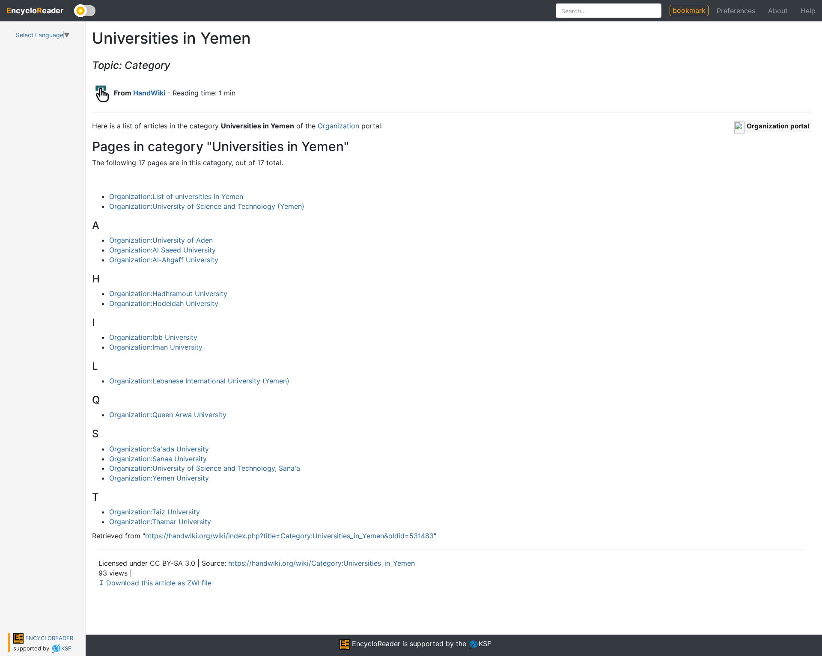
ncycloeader (34, 10)
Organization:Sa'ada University (159, 449)
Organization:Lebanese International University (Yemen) (199, 381)
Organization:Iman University (156, 347)
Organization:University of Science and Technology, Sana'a (204, 468)
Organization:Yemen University (159, 478)
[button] (772, 126)
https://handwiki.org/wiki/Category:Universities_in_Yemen (321, 563)
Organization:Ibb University (153, 337)
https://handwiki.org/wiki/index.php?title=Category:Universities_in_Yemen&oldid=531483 (289, 535)
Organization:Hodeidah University (163, 303)
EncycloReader (375, 643)
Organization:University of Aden (161, 240)
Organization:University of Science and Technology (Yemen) (206, 206)
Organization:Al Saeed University (162, 250)
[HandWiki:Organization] (739, 126)
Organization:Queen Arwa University (167, 414)
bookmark (689, 10)
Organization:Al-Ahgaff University (163, 259)
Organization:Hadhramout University (168, 293)
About (778, 10)
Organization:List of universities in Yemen (176, 196)
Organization (338, 126)
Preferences (736, 10)
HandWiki (149, 93)
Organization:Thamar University (160, 521)
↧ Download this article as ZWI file (154, 583)
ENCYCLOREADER (48, 638)
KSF (66, 648)
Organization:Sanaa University (158, 458)
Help (808, 10)
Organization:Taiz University (154, 512)
